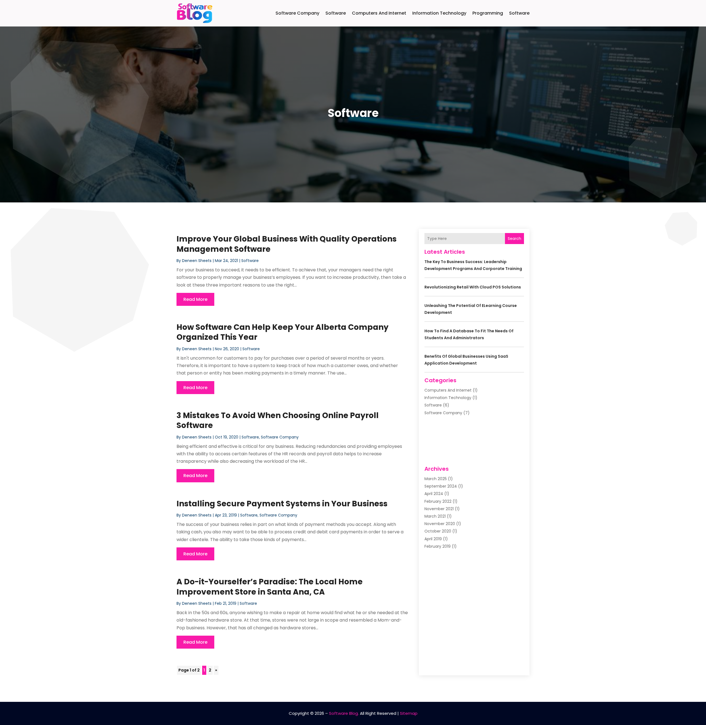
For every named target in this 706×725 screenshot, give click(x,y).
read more (195, 299)
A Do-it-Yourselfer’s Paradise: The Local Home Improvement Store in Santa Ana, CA (269, 586)
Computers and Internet (379, 13)
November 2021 (439, 509)
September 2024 (440, 486)
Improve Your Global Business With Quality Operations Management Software (286, 244)
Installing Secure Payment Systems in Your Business (281, 503)
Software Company (297, 13)
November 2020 (439, 523)
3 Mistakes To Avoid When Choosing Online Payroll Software (277, 420)
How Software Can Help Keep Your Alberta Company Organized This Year (282, 332)
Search (514, 238)
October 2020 (437, 531)
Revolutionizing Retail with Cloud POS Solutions (472, 287)
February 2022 (437, 501)
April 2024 (433, 493)
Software (335, 13)
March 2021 (435, 516)
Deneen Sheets (197, 260)
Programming (487, 13)
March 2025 (435, 478)
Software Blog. (344, 713)
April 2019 (433, 539)
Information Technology (439, 13)
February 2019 (437, 546)
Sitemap (409, 713)
